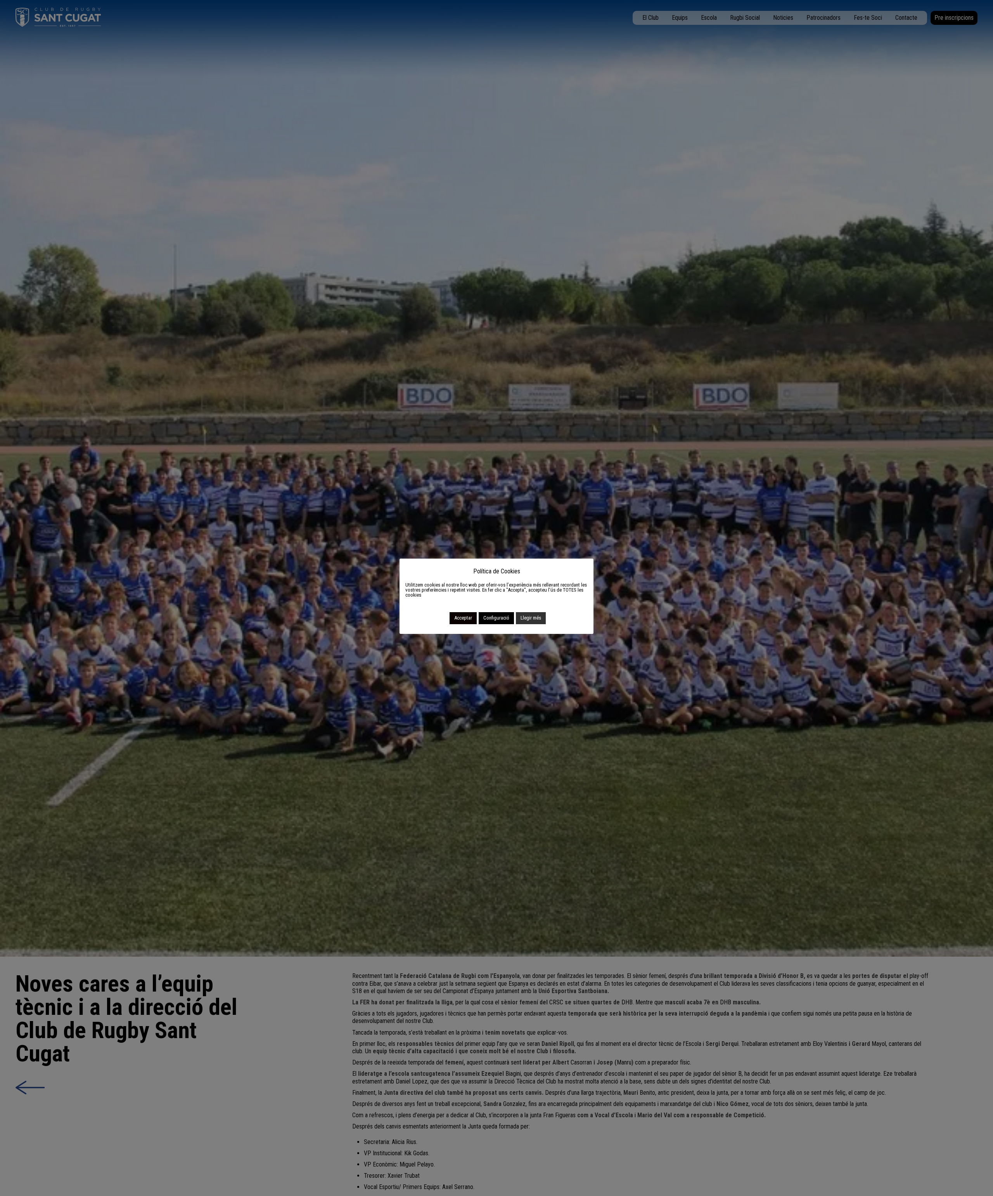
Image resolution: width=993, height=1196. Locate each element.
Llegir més (531, 618)
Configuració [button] (496, 618)
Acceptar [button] (463, 618)
